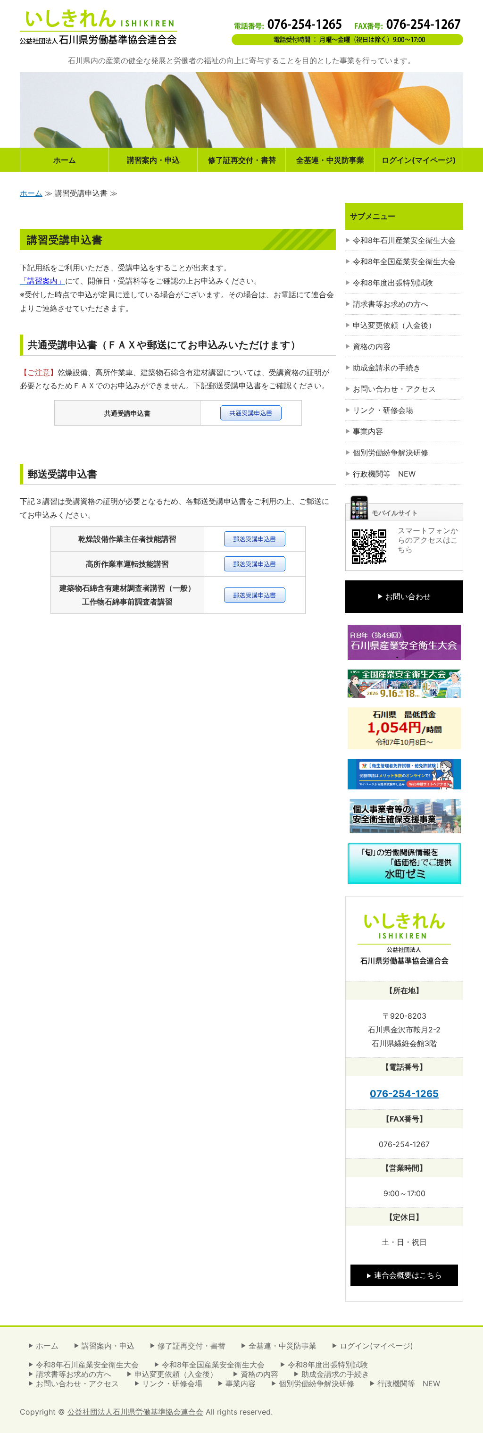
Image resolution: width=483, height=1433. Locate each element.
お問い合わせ (408, 596)
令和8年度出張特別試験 (393, 282)
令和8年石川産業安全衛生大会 (404, 240)
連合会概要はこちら (408, 1275)
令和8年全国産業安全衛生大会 (404, 261)
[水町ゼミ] (404, 877)
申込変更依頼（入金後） (394, 325)
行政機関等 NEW (384, 473)
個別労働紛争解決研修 (390, 452)
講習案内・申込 (153, 160)
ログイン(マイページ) (419, 160)
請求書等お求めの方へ (390, 304)
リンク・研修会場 (383, 410)
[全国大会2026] (404, 691)
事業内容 (368, 431)
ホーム (64, 160)
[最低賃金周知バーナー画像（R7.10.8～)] (404, 742)
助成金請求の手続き (387, 367)
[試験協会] (404, 782)
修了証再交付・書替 (242, 160)
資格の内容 (372, 346)
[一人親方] (404, 826)
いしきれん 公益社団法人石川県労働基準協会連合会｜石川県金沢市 (98, 26)
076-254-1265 (404, 1093)
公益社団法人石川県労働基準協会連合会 (135, 1411)
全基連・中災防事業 (330, 160)
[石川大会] (404, 653)
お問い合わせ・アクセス (394, 389)
